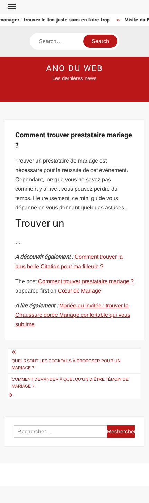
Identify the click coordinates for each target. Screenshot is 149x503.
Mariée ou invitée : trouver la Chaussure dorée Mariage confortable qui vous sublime (72, 315)
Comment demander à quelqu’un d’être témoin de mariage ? (70, 383)
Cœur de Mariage (79, 291)
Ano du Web (74, 68)
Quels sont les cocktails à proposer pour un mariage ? (66, 364)
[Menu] (11, 7)
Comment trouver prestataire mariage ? (86, 281)
